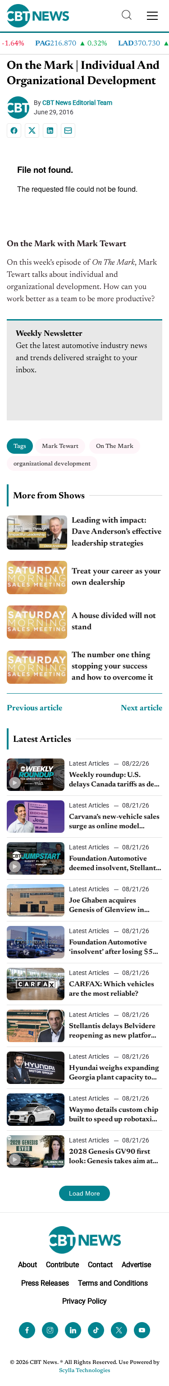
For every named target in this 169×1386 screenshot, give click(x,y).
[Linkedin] (50, 130)
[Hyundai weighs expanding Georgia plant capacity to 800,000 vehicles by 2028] (35, 1068)
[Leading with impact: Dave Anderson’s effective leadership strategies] (37, 532)
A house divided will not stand (114, 622)
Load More (84, 1193)
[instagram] (50, 1330)
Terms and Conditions (113, 1283)
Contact (100, 1264)
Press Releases (45, 1283)
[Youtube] (142, 1330)
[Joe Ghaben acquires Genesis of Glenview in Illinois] (35, 900)
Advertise (136, 1264)
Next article (141, 708)
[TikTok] (96, 1330)
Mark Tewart (60, 446)
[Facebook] (14, 130)
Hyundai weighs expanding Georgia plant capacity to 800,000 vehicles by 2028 (114, 1074)
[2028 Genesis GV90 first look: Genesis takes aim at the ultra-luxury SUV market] (35, 1151)
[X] (32, 130)
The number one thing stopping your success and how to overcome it (112, 666)
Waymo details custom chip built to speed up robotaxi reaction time (114, 1115)
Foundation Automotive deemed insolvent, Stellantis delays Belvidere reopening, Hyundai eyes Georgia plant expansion (115, 864)
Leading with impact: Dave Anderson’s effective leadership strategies (116, 532)
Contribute (62, 1264)
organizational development (52, 464)
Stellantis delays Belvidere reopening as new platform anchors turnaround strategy (113, 1032)
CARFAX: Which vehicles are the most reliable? (111, 989)
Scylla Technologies (84, 1370)
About (27, 1264)
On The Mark (114, 446)
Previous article (34, 708)
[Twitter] (119, 1330)
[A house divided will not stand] (37, 622)
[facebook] (27, 1330)
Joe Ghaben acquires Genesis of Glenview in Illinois (106, 906)
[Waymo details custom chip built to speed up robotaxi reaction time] (35, 1109)
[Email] (68, 130)
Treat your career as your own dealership (116, 577)
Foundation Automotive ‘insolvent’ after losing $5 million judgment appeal (111, 948)
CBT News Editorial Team (77, 102)
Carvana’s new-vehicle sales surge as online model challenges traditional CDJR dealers (115, 822)
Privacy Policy (84, 1301)
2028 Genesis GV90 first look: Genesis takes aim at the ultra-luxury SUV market (111, 1157)
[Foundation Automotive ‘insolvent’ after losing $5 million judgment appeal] (35, 942)
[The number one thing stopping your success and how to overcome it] (37, 667)
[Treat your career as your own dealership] (37, 577)
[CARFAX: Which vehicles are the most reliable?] (35, 984)
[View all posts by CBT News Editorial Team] (20, 107)
